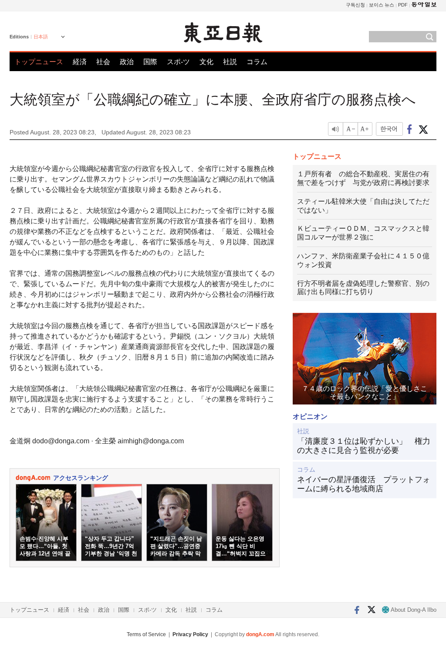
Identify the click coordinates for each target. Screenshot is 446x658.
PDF (403, 4)
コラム (257, 61)
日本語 (41, 36)
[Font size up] (365, 129)
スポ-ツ (178, 61)
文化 (206, 61)
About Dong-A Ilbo (412, 610)
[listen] (335, 129)
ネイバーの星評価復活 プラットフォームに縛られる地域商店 (363, 484)
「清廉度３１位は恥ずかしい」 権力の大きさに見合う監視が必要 (363, 446)
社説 (230, 61)
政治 (127, 61)
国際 (150, 61)
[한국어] (389, 129)
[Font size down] (350, 129)
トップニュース (38, 61)
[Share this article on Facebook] (409, 129)
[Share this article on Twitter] (423, 129)
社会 (103, 61)
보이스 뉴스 (381, 4)
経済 (80, 61)
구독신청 (355, 4)
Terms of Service (146, 634)
